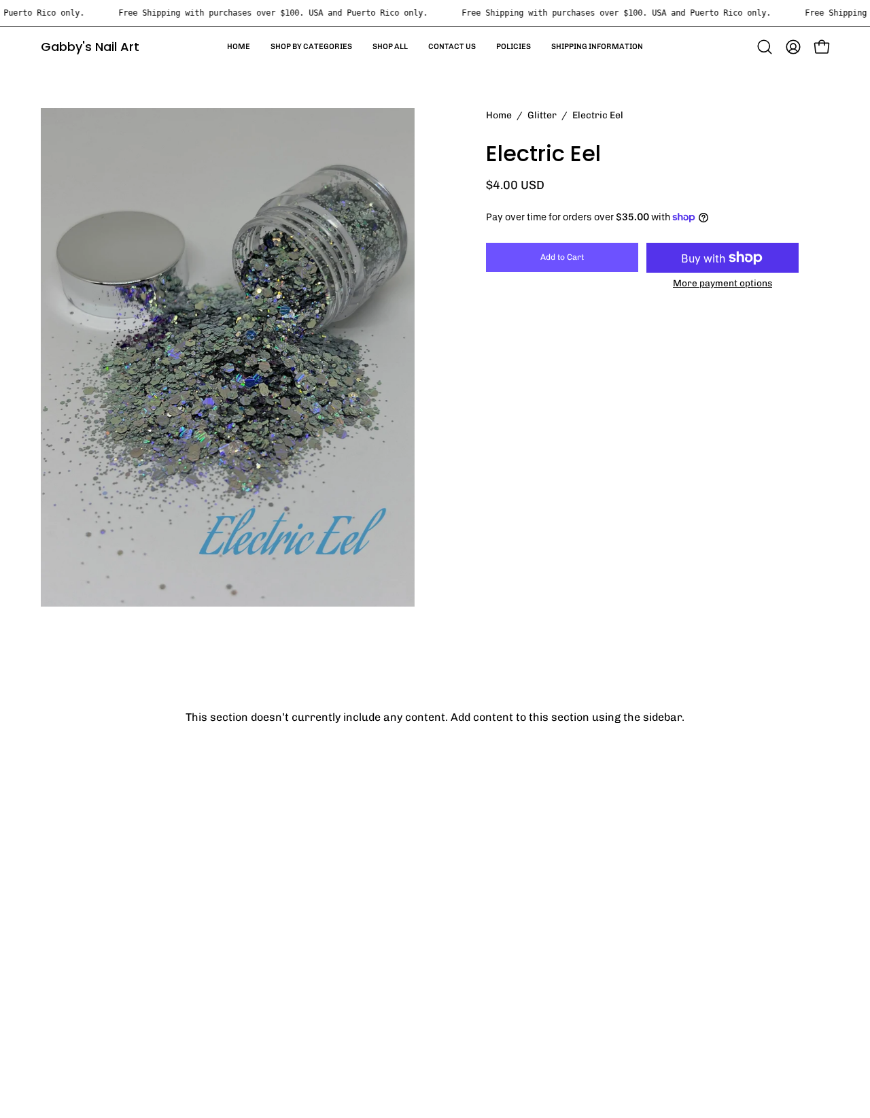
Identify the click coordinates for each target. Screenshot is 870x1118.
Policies (60, 994)
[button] (764, 47)
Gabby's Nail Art (90, 46)
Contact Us (70, 972)
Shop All (61, 949)
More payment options (722, 282)
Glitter (542, 115)
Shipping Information (95, 1017)
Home (499, 115)
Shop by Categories (91, 927)
